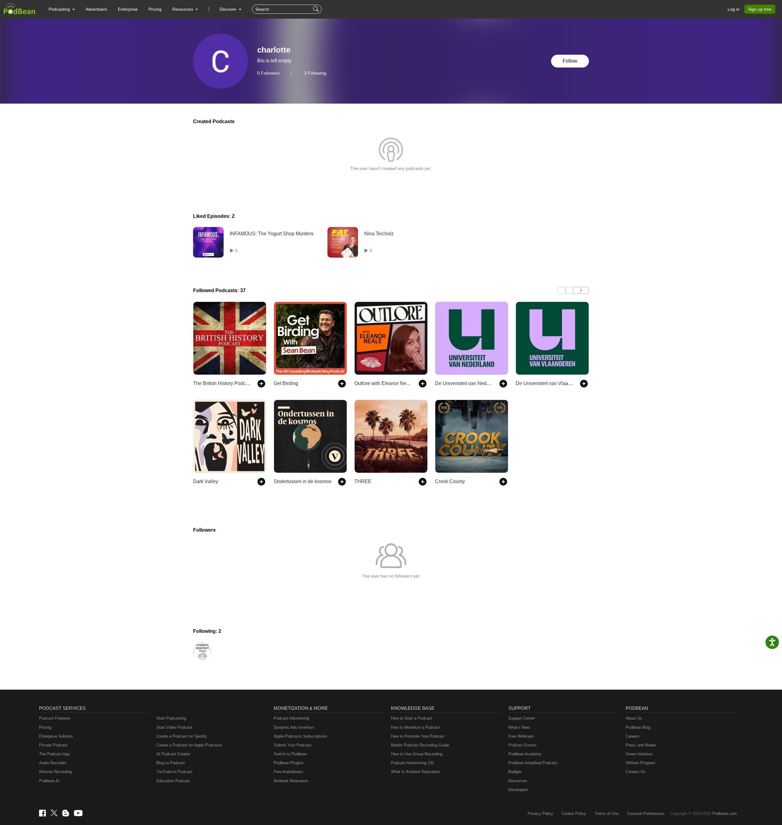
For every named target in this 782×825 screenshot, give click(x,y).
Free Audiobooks (288, 771)
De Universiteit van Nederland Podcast (464, 383)
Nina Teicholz (379, 233)
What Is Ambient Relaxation (415, 771)
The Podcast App (54, 754)
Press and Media (641, 745)
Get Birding (286, 383)
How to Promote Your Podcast (417, 736)
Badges (515, 771)
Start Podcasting (171, 718)
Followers (268, 73)
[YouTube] (78, 813)
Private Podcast (53, 745)
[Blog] (65, 813)
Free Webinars (521, 736)
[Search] (316, 9)
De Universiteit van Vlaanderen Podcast (545, 383)
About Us (634, 718)
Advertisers (96, 9)
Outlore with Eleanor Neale (383, 383)
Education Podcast (173, 781)
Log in (734, 9)
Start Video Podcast (174, 727)
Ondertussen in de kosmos (302, 481)
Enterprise (128, 9)
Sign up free (760, 9)
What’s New (518, 727)
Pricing (155, 9)
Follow (570, 61)
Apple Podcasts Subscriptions (300, 736)
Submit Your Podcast (292, 745)
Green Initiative (639, 754)
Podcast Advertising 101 (412, 763)
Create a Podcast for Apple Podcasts (189, 745)
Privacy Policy (540, 813)
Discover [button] (229, 9)
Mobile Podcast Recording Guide (420, 745)
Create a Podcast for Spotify (181, 736)
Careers (632, 736)
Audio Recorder (52, 763)
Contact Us (635, 771)
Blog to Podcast (170, 763)
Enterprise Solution (56, 736)
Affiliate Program (640, 763)
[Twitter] (54, 813)
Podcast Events (522, 745)
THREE (362, 481)
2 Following (315, 73)
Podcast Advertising (291, 718)
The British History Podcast (222, 383)
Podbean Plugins (289, 763)
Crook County (450, 481)
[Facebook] (42, 813)
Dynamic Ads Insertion (294, 727)
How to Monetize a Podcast (415, 727)
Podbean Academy (525, 754)
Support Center (521, 718)
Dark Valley (205, 481)
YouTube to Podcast (174, 771)
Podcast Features (55, 718)
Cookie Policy (574, 813)
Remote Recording (55, 771)
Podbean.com (724, 813)
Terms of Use (607, 813)
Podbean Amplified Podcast (532, 763)
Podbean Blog (638, 727)
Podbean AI (49, 781)
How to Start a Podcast (411, 718)
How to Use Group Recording (416, 754)
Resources (517, 781)
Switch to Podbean (290, 754)
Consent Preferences (645, 813)
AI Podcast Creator (173, 754)
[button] (62, 9)
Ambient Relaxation (291, 781)
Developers (518, 789)
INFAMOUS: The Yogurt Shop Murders (271, 233)
